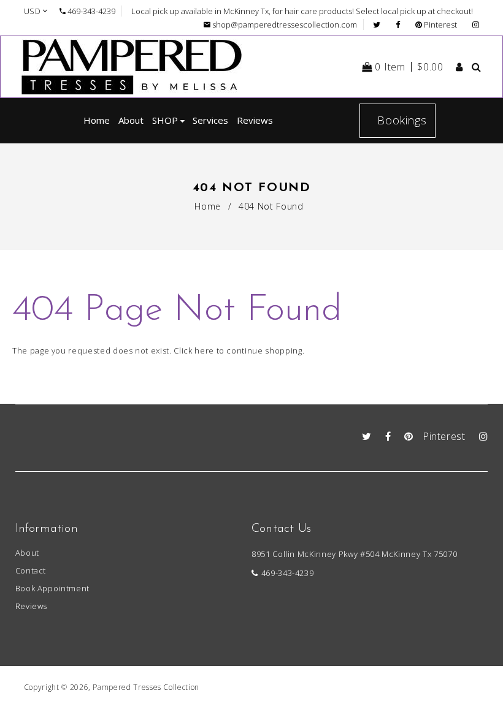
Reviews (31, 605)
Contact (31, 570)
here (204, 350)
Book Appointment (52, 588)
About (27, 552)
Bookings (401, 120)
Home (207, 206)
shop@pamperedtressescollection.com (284, 24)
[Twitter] (379, 24)
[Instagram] (475, 24)
